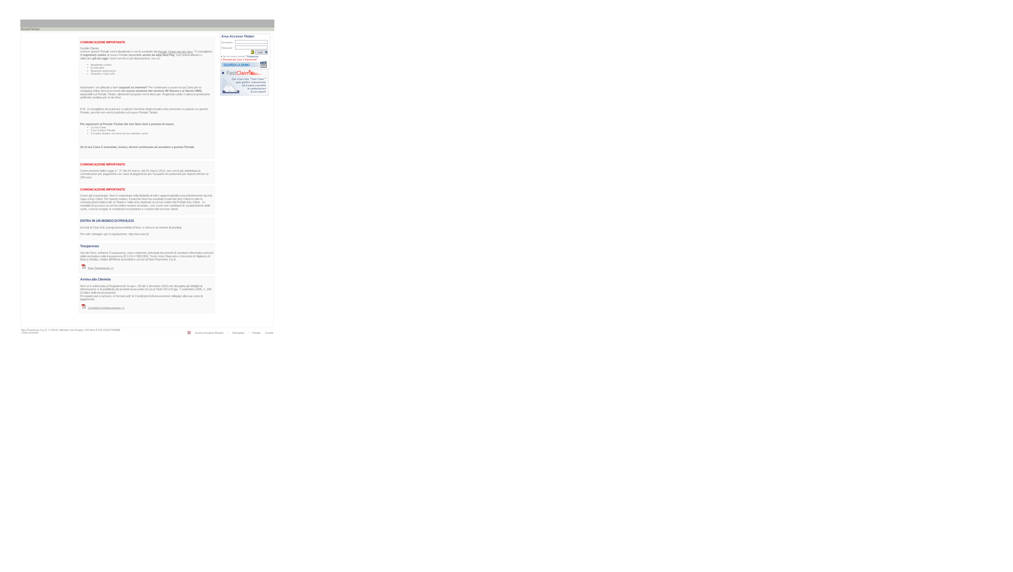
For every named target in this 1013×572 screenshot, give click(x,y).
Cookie (269, 332)
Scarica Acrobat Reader (209, 332)
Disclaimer (238, 332)
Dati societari (30, 332)
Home (25, 29)
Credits (256, 332)
